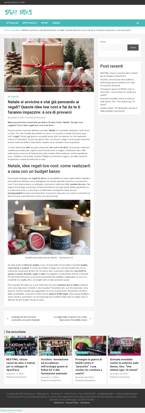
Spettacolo (30, 23)
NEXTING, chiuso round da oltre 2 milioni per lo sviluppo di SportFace (20, 365)
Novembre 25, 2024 (118, 374)
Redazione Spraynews (16, 377)
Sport (44, 23)
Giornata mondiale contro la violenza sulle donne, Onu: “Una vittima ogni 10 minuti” (117, 101)
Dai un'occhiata (16, 332)
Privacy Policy (72, 402)
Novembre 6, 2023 (16, 117)
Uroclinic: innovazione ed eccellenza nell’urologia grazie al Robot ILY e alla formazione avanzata (117, 82)
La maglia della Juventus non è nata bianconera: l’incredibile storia (70, 318)
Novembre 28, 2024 (84, 377)
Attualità (12, 23)
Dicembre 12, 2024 (14, 374)
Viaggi (56, 23)
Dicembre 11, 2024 (49, 377)
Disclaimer (85, 402)
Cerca (103, 42)
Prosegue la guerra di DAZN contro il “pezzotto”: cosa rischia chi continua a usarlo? (118, 92)
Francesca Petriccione (35, 117)
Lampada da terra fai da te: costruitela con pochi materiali (25, 318)
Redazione (59, 402)
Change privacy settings (11, 410)
